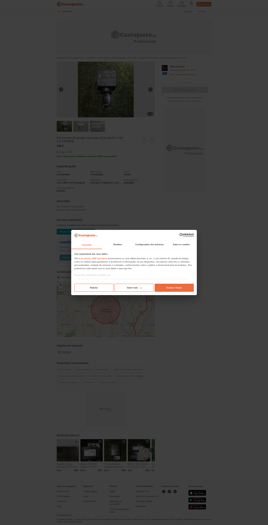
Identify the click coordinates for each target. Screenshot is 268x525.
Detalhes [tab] (117, 244)
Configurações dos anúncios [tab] (149, 244)
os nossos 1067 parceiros (94, 258)
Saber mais (132, 287)
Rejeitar (94, 287)
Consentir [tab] (87, 245)
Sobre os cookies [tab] (181, 244)
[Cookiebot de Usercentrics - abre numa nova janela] (181, 235)
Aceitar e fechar (174, 287)
